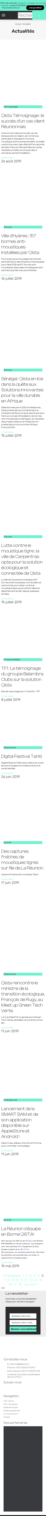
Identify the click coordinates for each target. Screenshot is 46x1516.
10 (17, 1280)
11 (22, 1280)
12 (26, 1280)
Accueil (18, 24)
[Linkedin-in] (21, 1388)
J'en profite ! (35, 8)
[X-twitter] (28, 1388)
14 (36, 1280)
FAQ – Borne (9, 1401)
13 (31, 1280)
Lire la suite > (7, 157)
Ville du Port (24, 1249)
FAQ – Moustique (10, 1404)
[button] (3, 15)
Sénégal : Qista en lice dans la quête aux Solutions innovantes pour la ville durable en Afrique (22, 390)
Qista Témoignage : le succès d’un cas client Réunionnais (23, 121)
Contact (7, 1417)
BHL (20, 1246)
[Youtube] (14, 1388)
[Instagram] (35, 1388)
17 (15, 1284)
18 (20, 1284)
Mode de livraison (11, 1407)
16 (10, 1284)
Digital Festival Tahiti (21, 756)
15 (41, 1280)
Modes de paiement (12, 1411)
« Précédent (11, 1276)
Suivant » (31, 1284)
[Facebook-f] (7, 1388)
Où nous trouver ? (11, 1414)
